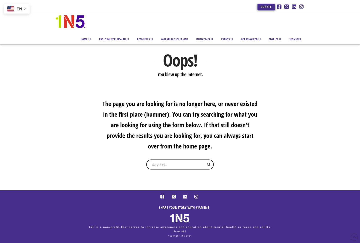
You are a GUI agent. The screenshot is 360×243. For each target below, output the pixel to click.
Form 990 (180, 231)
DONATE (266, 7)
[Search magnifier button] (209, 164)
